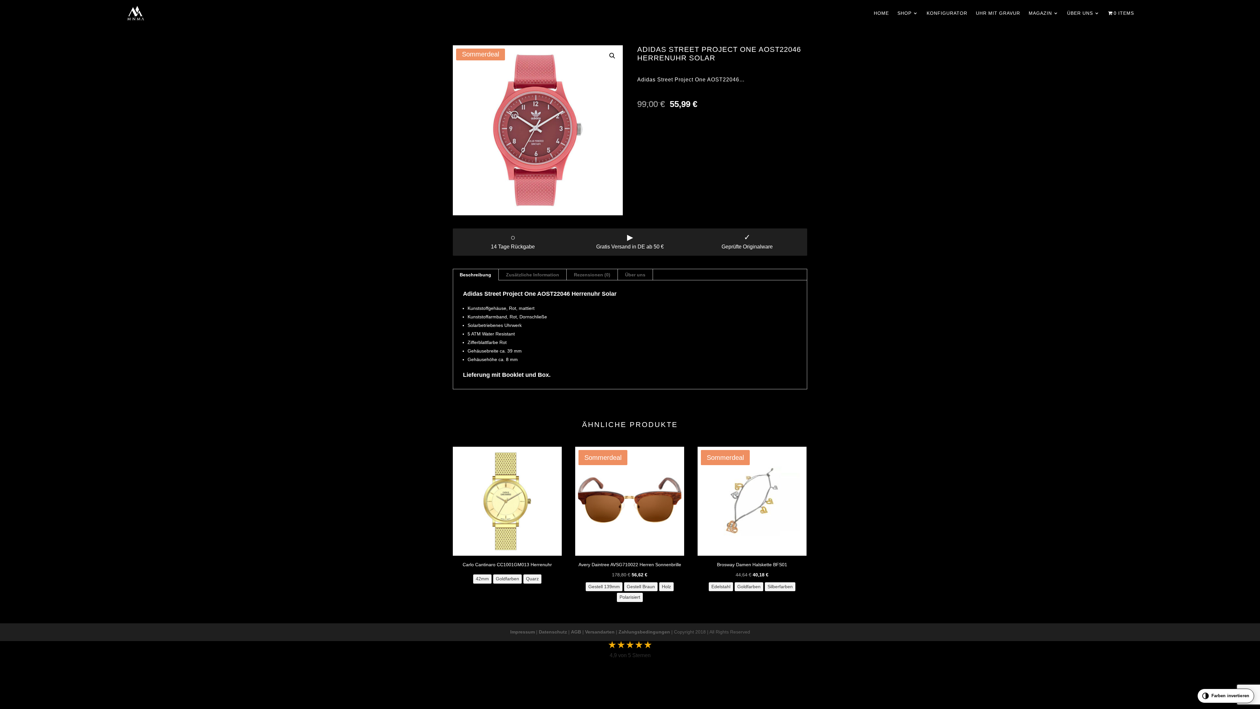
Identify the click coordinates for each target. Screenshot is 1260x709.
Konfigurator (947, 13)
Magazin (1040, 13)
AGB (576, 631)
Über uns (1080, 13)
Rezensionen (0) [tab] (592, 274)
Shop (904, 13)
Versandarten (600, 631)
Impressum (522, 631)
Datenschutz (553, 631)
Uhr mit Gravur (998, 13)
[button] (612, 56)
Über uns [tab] (635, 274)
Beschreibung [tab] (475, 274)
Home (881, 13)
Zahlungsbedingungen (644, 631)
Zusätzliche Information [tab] (532, 274)
